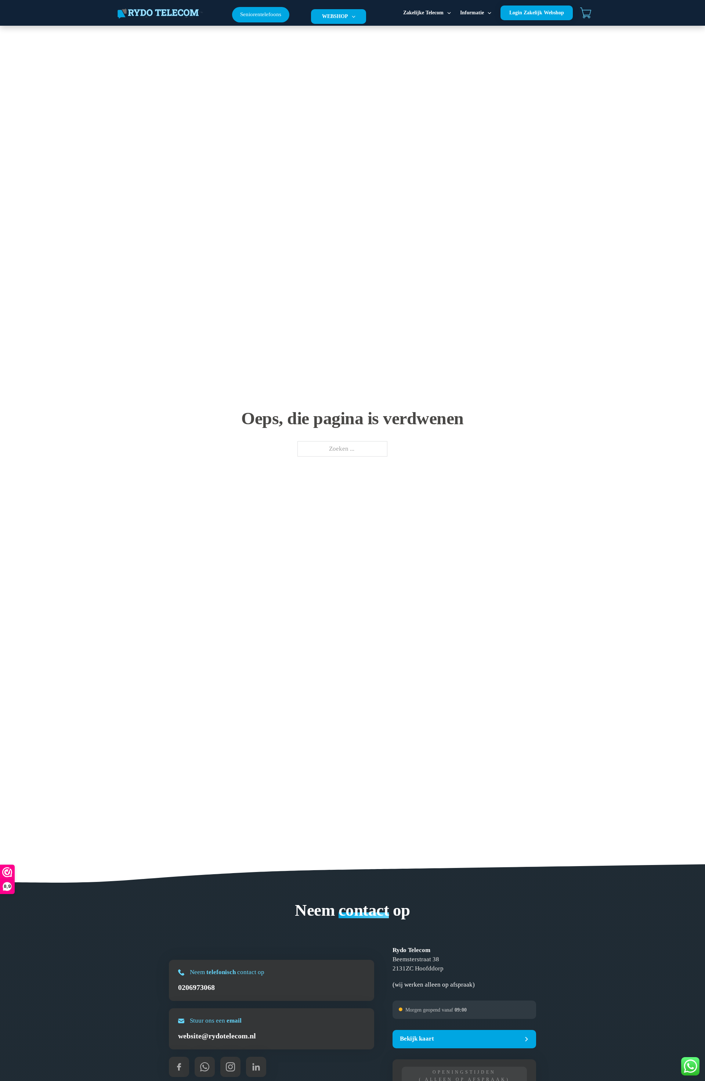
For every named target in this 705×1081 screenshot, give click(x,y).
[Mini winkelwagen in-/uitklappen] (585, 12)
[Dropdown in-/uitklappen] (353, 16)
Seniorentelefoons (260, 14)
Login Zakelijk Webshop (536, 12)
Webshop (335, 16)
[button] (464, 1039)
